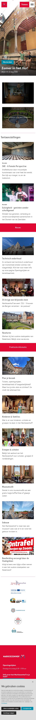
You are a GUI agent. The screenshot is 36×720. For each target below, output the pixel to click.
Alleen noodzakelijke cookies (11, 708)
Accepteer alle (27, 708)
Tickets (24, 4)
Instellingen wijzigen (8, 713)
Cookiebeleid (4, 703)
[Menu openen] (32, 4)
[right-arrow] (33, 29)
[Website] (4, 5)
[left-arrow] (2, 29)
